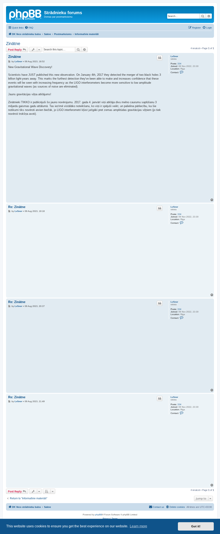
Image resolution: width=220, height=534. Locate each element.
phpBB (98, 514)
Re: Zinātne (16, 207)
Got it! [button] (195, 526)
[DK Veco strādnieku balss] (25, 14)
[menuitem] (29, 27)
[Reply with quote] (159, 57)
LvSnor (174, 56)
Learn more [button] (138, 526)
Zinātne (13, 43)
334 (179, 63)
